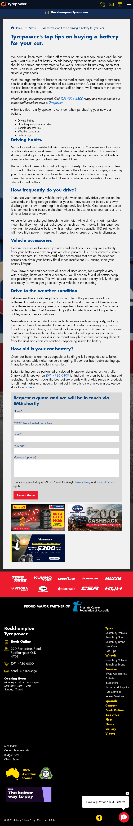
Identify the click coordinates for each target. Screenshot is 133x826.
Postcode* (20, 446)
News (109, 724)
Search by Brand (115, 642)
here (31, 387)
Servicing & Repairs (117, 687)
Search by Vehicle (116, 633)
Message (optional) (25, 457)
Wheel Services (114, 696)
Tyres (109, 628)
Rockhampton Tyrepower (69, 12)
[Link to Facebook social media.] (99, 818)
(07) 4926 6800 (71, 99)
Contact (111, 705)
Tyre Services (113, 692)
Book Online (114, 710)
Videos (110, 733)
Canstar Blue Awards (16, 750)
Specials (111, 701)
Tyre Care (111, 646)
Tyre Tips (110, 651)
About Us (112, 715)
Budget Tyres (11, 755)
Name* (18, 411)
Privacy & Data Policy (24, 820)
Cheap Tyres (11, 759)
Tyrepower (55, 103)
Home (18, 28)
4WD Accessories (116, 674)
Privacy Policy (82, 482)
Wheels (110, 655)
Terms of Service (106, 482)
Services (111, 669)
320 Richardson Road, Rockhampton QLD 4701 (26, 653)
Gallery (110, 729)
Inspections (111, 683)
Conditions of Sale (46, 820)
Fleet (108, 719)
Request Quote (26, 495)
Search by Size (114, 637)
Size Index (10, 746)
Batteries (110, 678)
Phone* (33, 423)
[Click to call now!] (102, 4)
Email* (18, 434)
